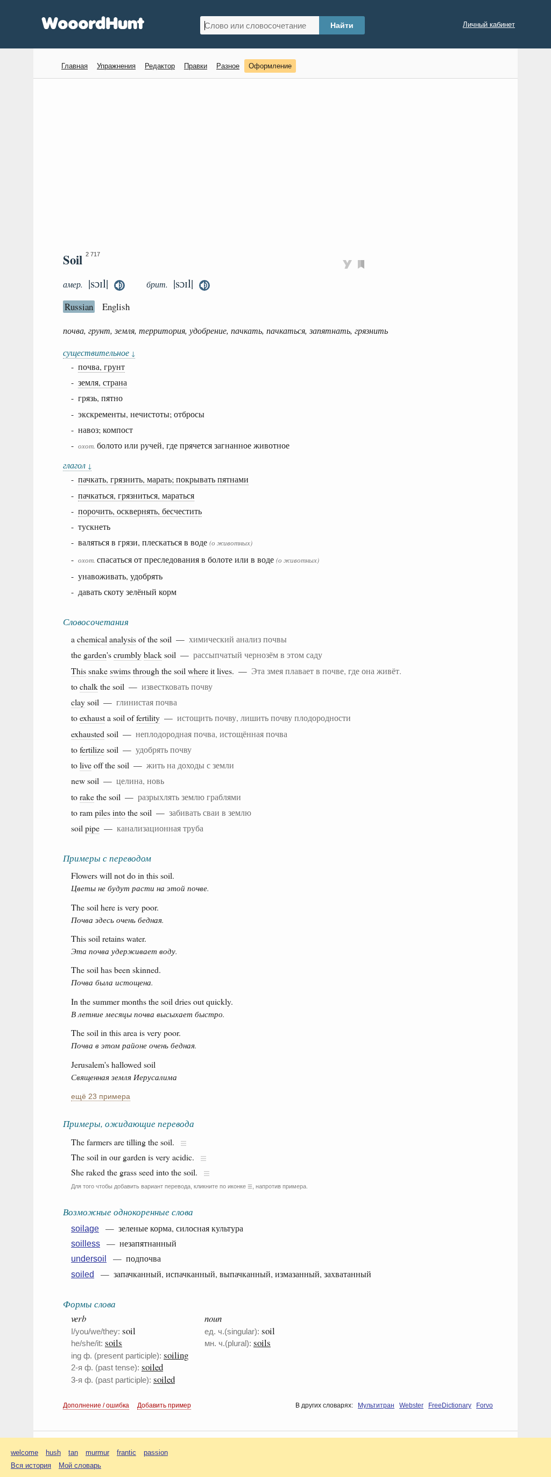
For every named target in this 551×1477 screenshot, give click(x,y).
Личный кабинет (489, 24)
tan (73, 1452)
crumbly (128, 654)
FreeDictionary (449, 1405)
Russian (79, 306)
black (153, 654)
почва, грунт (101, 366)
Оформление (270, 66)
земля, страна (102, 382)
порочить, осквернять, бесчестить (140, 510)
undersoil (89, 1258)
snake (98, 670)
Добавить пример (164, 1405)
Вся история (31, 1465)
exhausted (87, 733)
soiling (176, 1355)
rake (87, 796)
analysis (122, 639)
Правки (195, 66)
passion (156, 1452)
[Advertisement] (279, 164)
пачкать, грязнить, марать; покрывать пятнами (163, 479)
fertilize (92, 749)
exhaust (92, 717)
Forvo (484, 1405)
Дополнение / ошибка (96, 1405)
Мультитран (376, 1405)
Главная (74, 66)
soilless (85, 1243)
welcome (24, 1452)
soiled (82, 1274)
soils (113, 1342)
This (78, 670)
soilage (85, 1228)
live (85, 765)
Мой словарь (80, 1465)
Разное (227, 66)
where (198, 670)
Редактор (160, 66)
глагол (77, 465)
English (116, 306)
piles (102, 812)
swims (120, 670)
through (146, 670)
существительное (99, 352)
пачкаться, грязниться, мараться (136, 495)
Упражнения (116, 66)
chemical (92, 639)
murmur (97, 1452)
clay (78, 702)
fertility (148, 717)
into (118, 812)
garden (95, 654)
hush (53, 1452)
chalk (89, 686)
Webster (411, 1405)
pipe (92, 828)
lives (224, 670)
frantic (126, 1452)
